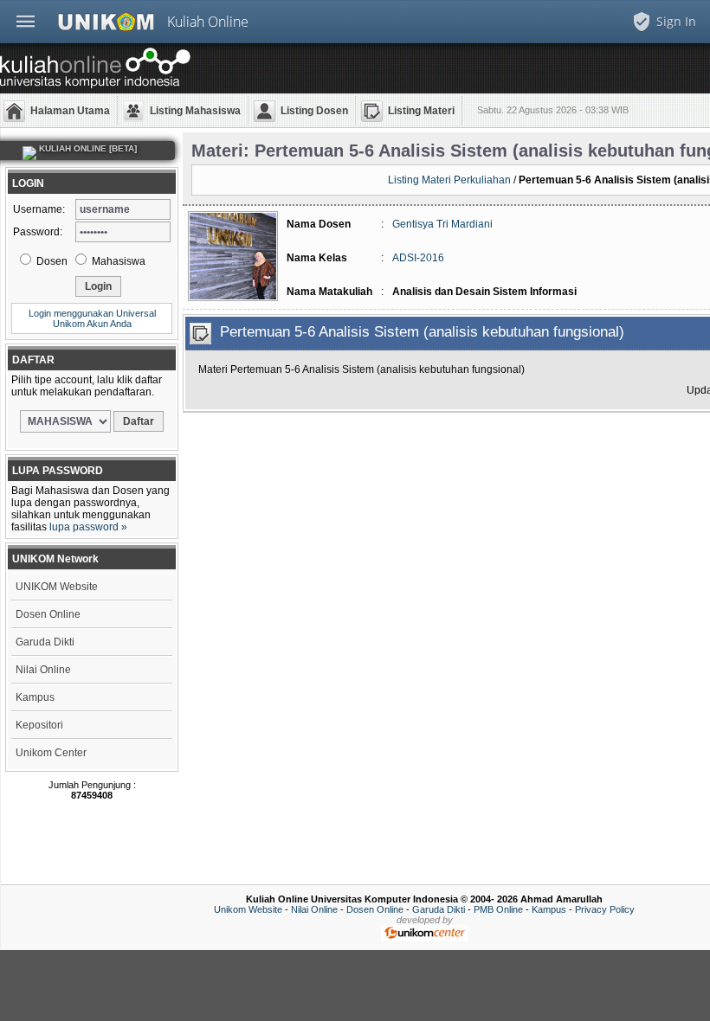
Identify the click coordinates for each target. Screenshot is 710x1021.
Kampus (35, 697)
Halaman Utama (70, 111)
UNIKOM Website (57, 587)
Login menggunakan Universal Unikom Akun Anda (92, 318)
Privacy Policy (605, 909)
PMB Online (498, 909)
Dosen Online (48, 614)
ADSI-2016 (418, 258)
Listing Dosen (314, 111)
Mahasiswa (117, 261)
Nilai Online (43, 670)
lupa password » (88, 527)
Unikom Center (51, 753)
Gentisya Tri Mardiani (442, 224)
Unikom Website (248, 909)
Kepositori (39, 725)
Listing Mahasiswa (195, 111)
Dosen (51, 261)
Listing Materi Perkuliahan (449, 180)
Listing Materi (421, 111)
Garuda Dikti (45, 642)
